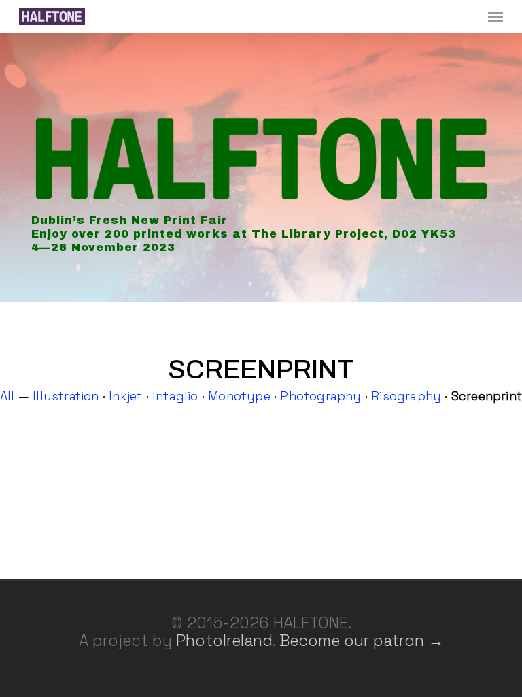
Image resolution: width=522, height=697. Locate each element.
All (7, 396)
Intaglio (175, 396)
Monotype (239, 396)
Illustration (66, 396)
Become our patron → (361, 640)
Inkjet (125, 396)
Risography (406, 396)
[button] (495, 16)
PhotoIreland (224, 640)
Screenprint (486, 396)
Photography (320, 396)
